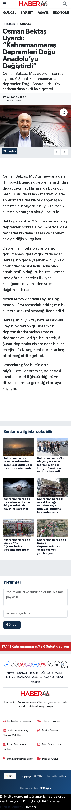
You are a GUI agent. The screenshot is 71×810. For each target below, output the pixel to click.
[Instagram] (28, 664)
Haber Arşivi (50, 758)
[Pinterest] (21, 664)
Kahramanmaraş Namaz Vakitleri (15, 732)
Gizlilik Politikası (11, 807)
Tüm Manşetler (51, 744)
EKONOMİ (61, 13)
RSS (11, 776)
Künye (11, 672)
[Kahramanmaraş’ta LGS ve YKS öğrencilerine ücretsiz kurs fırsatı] (18, 528)
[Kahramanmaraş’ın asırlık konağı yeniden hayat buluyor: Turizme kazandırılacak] (52, 487)
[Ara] (64, 4)
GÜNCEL (9, 13)
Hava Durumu (51, 721)
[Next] (64, 664)
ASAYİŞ (43, 13)
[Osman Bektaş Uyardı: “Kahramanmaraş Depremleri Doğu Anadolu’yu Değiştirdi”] (35, 126)
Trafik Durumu (50, 730)
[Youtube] (42, 664)
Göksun (37, 677)
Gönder (12, 624)
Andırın (35, 681)
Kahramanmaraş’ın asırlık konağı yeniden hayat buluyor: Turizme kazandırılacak (50, 506)
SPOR (59, 677)
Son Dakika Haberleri (20, 758)
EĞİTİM (45, 672)
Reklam (10, 677)
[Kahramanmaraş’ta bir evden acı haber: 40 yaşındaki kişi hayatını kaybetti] (18, 487)
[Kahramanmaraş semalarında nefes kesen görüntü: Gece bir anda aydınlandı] (18, 446)
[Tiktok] (50, 664)
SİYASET (27, 13)
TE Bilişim (45, 788)
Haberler (9, 24)
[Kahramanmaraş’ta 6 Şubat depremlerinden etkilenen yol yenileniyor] (52, 528)
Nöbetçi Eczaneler (19, 721)
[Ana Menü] (4, 4)
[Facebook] (7, 664)
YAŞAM (49, 677)
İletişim (34, 672)
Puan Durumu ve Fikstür (15, 746)
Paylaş (12, 151)
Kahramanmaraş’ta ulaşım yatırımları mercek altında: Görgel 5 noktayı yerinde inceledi (50, 465)
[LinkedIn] (35, 664)
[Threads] (57, 664)
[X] (14, 664)
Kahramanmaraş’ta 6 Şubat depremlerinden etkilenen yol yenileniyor (51, 546)
